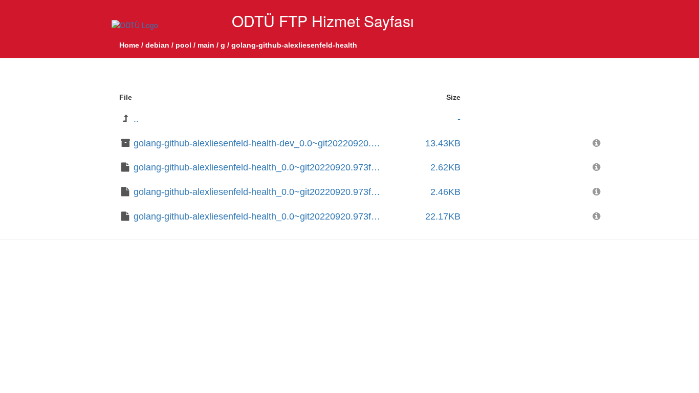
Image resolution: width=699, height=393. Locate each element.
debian (157, 45)
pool (183, 45)
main (206, 45)
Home (129, 45)
